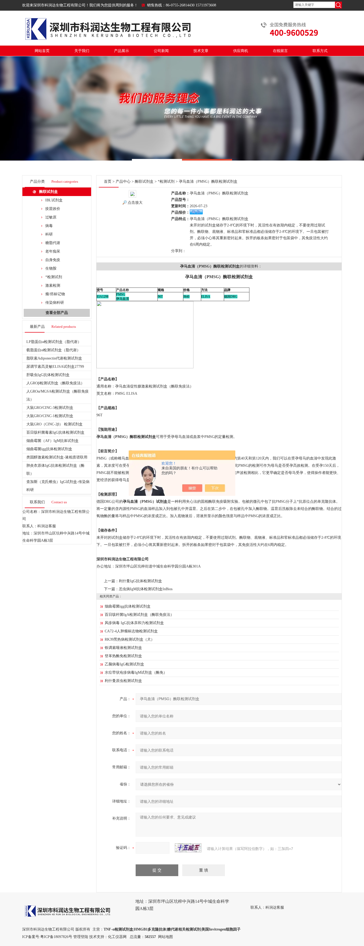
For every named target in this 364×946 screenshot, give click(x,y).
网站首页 (42, 51)
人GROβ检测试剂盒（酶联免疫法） (55, 383)
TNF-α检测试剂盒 (118, 929)
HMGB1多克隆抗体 (150, 929)
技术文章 (200, 51)
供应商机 (240, 51)
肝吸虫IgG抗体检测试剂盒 (48, 375)
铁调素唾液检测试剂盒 (123, 648)
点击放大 (135, 203)
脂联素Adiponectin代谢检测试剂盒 (54, 358)
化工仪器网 (117, 937)
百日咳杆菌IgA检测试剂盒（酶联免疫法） (139, 615)
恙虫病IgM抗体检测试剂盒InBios (145, 589)
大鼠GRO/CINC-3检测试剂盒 (49, 408)
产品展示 (121, 51)
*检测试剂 (53, 277)
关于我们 (81, 51)
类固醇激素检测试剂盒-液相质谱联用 (56, 457)
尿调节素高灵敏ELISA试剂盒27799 (55, 367)
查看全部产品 (57, 313)
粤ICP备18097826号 (56, 937)
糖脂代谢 (52, 243)
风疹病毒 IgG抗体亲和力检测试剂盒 (134, 623)
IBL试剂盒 (54, 200)
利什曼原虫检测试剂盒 (123, 681)
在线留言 (280, 51)
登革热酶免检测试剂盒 (123, 656)
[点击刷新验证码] (188, 847)
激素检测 (52, 286)
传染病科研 (54, 303)
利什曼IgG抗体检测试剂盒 (140, 581)
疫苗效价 (52, 209)
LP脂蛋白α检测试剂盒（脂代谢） (53, 342)
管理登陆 (80, 937)
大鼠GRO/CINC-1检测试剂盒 (49, 416)
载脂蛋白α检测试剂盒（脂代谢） (53, 350)
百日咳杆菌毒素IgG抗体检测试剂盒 (55, 432)
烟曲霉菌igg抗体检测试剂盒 (49, 449)
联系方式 (320, 51)
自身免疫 (52, 260)
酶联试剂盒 (48, 192)
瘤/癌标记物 (55, 294)
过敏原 (50, 217)
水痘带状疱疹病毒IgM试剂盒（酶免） (136, 672)
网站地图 (165, 937)
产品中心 (123, 181)
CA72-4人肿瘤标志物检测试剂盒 (131, 631)
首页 (107, 181)
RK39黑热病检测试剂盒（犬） (130, 639)
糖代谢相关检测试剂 (184, 929)
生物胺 (50, 268)
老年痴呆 (52, 251)
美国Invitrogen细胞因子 (221, 929)
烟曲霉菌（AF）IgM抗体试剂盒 (52, 441)
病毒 (49, 226)
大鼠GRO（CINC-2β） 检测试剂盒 (54, 424)
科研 (49, 234)
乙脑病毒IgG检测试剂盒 (124, 664)
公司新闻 (161, 51)
